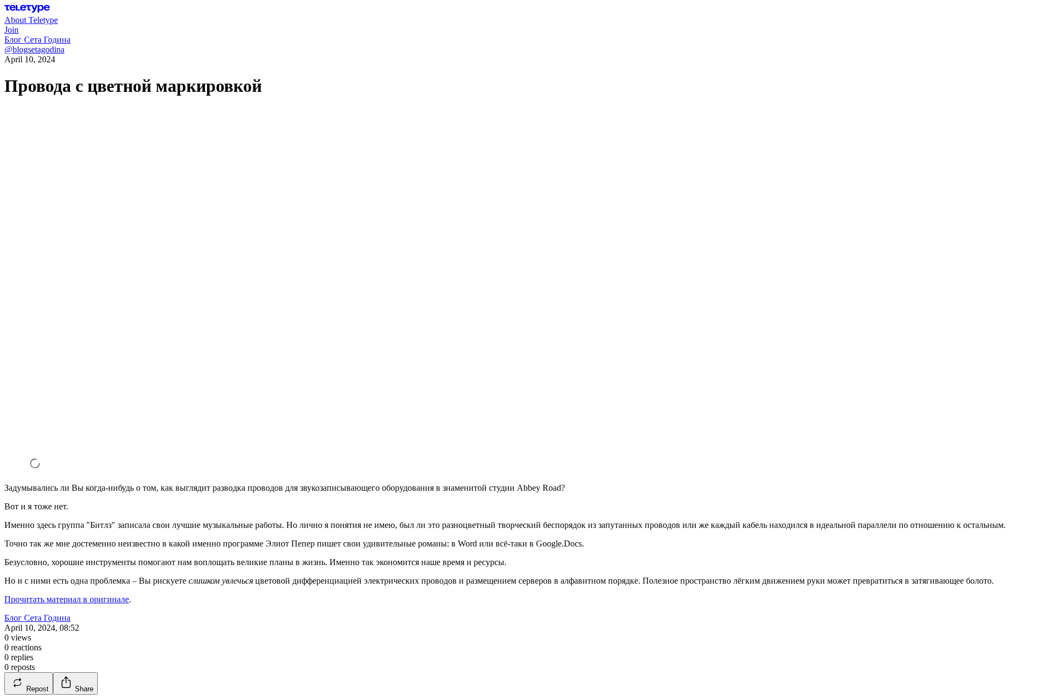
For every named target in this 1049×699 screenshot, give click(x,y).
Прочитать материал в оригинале (66, 599)
